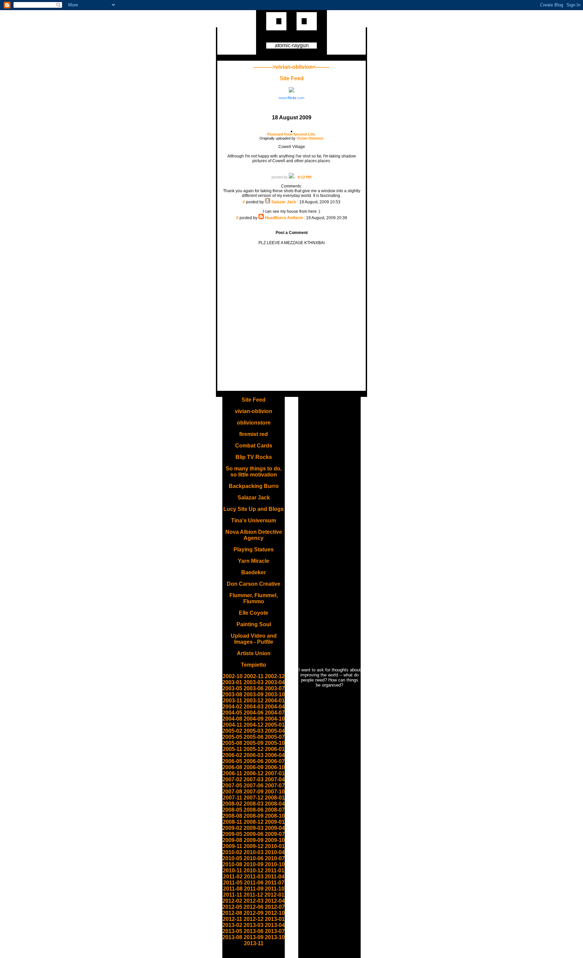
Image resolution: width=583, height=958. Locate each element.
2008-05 (232, 810)
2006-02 (232, 755)
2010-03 (253, 852)
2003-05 (232, 688)
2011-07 (274, 883)
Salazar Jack (283, 202)
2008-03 (253, 804)
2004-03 (253, 706)
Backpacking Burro (254, 486)
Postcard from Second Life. (291, 134)
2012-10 (275, 913)
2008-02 (232, 804)
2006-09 (253, 767)
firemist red (253, 434)
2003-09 (253, 694)
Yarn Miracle (253, 561)
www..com (291, 98)
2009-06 (253, 834)
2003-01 (232, 682)
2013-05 (232, 931)
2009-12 (253, 846)
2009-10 (275, 840)
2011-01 (274, 870)
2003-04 (275, 682)
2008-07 (275, 810)
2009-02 (232, 828)
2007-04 (275, 779)
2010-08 (232, 864)
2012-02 (232, 901)
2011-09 (253, 889)
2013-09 (253, 937)
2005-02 (232, 731)
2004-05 (232, 713)
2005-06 (253, 737)
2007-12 (253, 798)
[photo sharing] (291, 130)
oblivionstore (254, 423)
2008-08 (232, 816)
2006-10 (275, 767)
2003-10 (275, 694)
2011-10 (274, 889)
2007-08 (232, 791)
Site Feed (292, 78)
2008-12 (253, 822)
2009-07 (275, 834)
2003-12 (253, 700)
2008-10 (275, 816)
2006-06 (253, 761)
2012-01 (274, 895)
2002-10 (233, 676)
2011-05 (233, 883)
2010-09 (253, 864)
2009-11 (232, 846)
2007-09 (253, 791)
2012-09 (253, 913)
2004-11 (232, 725)
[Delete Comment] (291, 206)
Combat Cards (253, 445)
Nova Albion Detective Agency (253, 535)
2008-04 (275, 804)
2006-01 (275, 749)
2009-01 (275, 822)
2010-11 (232, 870)
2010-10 (275, 864)
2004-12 (253, 725)
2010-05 (232, 858)
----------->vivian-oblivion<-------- (291, 67)
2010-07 (275, 858)
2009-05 (232, 834)
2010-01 (275, 846)
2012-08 (232, 913)
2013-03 (253, 925)
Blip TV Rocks (253, 457)
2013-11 (253, 943)
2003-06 (253, 688)
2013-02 (232, 925)
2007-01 (275, 773)
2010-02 (232, 852)
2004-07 (275, 713)
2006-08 (232, 767)
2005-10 (275, 743)
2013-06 (253, 931)
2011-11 (232, 895)
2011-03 (253, 876)
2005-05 (232, 737)
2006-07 (275, 761)
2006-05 (232, 761)
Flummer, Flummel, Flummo (253, 598)
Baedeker (253, 572)
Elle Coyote (253, 613)
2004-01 (275, 700)
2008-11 (232, 822)
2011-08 (233, 889)
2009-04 (275, 828)
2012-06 (253, 907)
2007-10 (275, 791)
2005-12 (253, 749)
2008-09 (253, 816)
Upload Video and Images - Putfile (254, 639)
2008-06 (253, 810)
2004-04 (275, 706)
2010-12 (253, 870)
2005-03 (253, 731)
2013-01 (275, 919)
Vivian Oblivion (310, 138)
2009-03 (253, 828)
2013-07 (275, 931)
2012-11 (232, 919)
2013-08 (232, 937)
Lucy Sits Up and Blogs (253, 509)
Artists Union (254, 653)
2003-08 (232, 694)
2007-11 (232, 798)
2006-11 (232, 773)
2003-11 (232, 700)
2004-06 (253, 713)
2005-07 (275, 737)
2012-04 (275, 901)
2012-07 (275, 907)
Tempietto (253, 665)
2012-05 (232, 907)
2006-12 (253, 773)
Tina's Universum (253, 520)
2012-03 (253, 901)
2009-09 (253, 840)
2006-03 (253, 755)
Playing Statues (253, 549)
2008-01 (275, 798)
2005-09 (253, 743)
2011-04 (274, 876)
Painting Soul (254, 624)
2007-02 (232, 779)
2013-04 (275, 925)
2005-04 (275, 731)
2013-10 (275, 937)
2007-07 (275, 785)
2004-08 (232, 719)
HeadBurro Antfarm (284, 217)
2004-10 (275, 719)
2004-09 (253, 719)
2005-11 (232, 749)
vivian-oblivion (253, 411)
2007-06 (253, 785)
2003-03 (253, 682)
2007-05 (232, 785)
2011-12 (253, 895)
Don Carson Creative (253, 584)
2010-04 (275, 852)
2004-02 (232, 706)
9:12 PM (304, 177)
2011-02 (233, 876)
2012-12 (253, 919)
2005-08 (232, 743)
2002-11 (253, 676)
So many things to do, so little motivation (254, 471)
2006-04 (275, 755)
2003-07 (275, 688)
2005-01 (275, 725)
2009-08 (232, 840)
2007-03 (253, 779)
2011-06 (253, 883)
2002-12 (275, 676)
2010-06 (253, 858)
